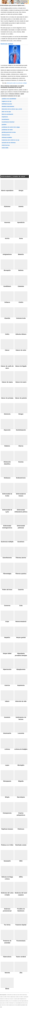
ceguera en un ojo (6, 101)
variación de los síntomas (9, 142)
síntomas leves (6, 135)
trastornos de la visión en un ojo (10, 140)
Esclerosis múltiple (7, 44)
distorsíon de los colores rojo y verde (12, 109)
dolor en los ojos (6, 111)
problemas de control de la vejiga (11, 127)
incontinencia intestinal (8, 122)
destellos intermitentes (8, 106)
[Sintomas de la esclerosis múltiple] (14, 54)
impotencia (5, 116)
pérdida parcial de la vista (9, 132)
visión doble (5, 147)
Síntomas (24, 1)
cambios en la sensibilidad (9, 98)
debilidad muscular (7, 104)
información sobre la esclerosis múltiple (17, 83)
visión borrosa (6, 145)
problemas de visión (7, 129)
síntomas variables (7, 137)
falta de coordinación (7, 114)
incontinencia (5, 119)
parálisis (4, 124)
